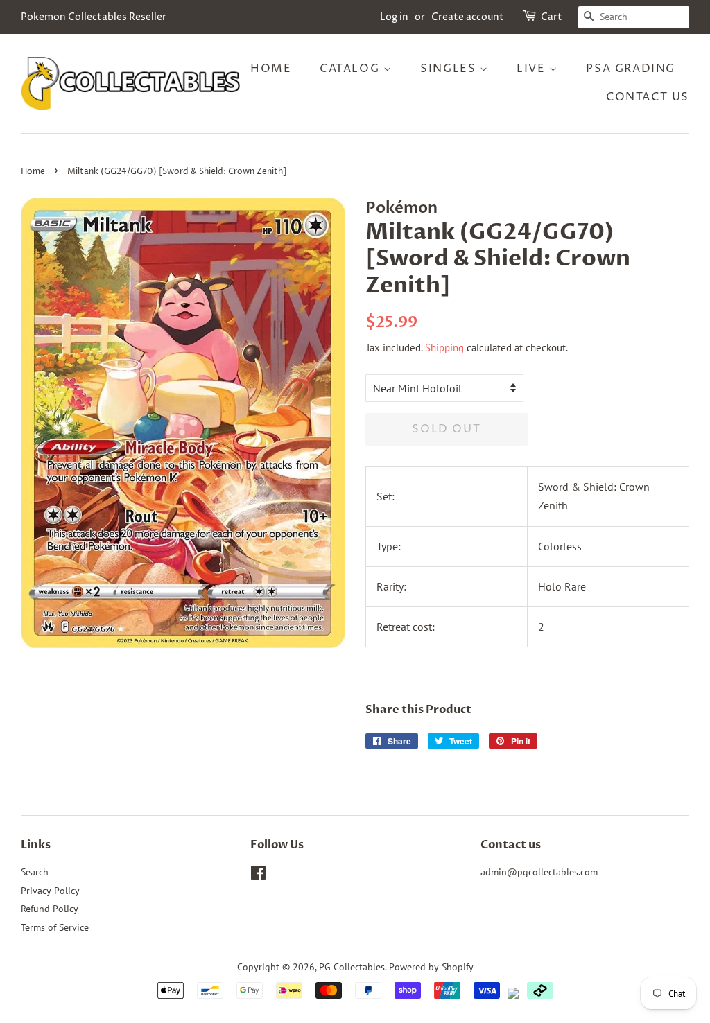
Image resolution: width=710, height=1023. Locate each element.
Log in (394, 17)
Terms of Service (55, 927)
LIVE (533, 68)
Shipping (444, 347)
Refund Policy (49, 908)
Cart (551, 17)
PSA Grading (630, 68)
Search (35, 872)
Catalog (351, 68)
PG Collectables (352, 967)
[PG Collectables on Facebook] (258, 875)
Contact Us (647, 97)
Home (270, 68)
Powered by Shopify (431, 967)
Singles (450, 68)
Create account (467, 17)
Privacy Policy (50, 890)
